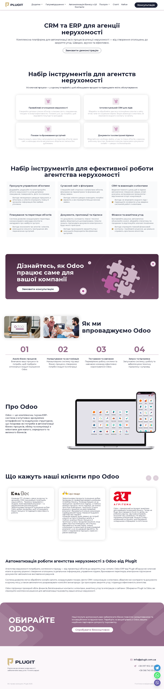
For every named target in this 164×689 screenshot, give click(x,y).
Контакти (79, 7)
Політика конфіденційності (145, 684)
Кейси (124, 4)
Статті (116, 4)
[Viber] (157, 683)
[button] (148, 478)
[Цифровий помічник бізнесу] (135, 666)
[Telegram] (157, 668)
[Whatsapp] (157, 675)
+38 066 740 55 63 (147, 670)
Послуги (103, 4)
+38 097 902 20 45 (147, 666)
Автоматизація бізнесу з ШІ (83, 4)
